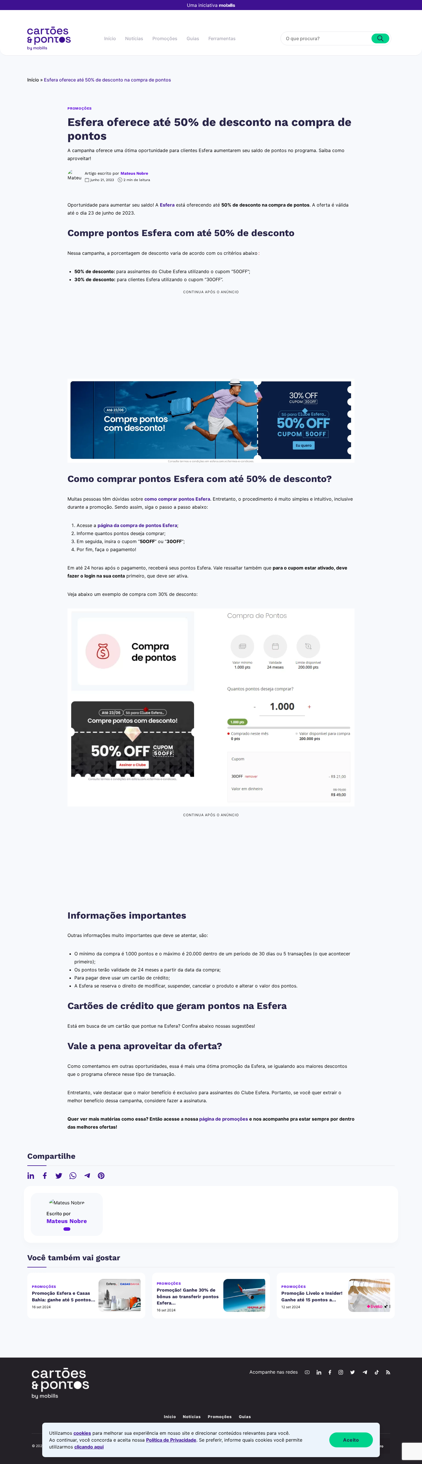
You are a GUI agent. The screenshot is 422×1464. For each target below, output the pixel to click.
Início (110, 38)
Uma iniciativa (202, 5)
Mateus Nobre (134, 173)
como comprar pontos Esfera (177, 499)
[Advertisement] (211, 336)
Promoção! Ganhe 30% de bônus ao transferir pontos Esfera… (188, 1296)
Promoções (164, 38)
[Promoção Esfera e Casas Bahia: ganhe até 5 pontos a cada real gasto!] (119, 1295)
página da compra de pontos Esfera (137, 525)
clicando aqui (89, 1447)
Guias (193, 38)
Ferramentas (222, 38)
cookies (82, 1433)
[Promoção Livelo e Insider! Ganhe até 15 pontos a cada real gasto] (369, 1295)
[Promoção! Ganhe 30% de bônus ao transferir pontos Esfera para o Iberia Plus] (244, 1295)
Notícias (134, 38)
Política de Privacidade (171, 1440)
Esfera (167, 205)
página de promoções (223, 1119)
